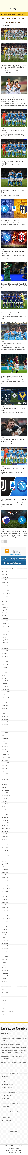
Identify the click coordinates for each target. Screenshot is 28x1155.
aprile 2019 (4, 809)
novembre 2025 (6, 593)
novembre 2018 (6, 823)
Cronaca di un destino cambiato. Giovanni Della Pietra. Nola (14, 314)
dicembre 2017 (5, 853)
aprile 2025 (4, 612)
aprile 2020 (4, 776)
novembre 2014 (6, 948)
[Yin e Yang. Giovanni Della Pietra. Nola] (14, 518)
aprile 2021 (4, 743)
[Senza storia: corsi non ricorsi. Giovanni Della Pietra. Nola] (14, 486)
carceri (3, 995)
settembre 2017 (6, 861)
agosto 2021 (5, 732)
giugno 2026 (5, 577)
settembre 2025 (6, 599)
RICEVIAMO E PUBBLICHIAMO (11, 22)
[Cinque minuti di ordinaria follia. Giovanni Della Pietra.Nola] (14, 363)
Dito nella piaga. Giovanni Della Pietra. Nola (13, 409)
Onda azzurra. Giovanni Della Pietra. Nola (12, 191)
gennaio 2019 (5, 817)
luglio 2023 (4, 670)
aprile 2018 (4, 842)
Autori (15, 3)
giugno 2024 (5, 640)
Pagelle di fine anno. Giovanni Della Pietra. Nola (12, 162)
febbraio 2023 (5, 683)
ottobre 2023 (5, 661)
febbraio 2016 (5, 910)
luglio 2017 (4, 866)
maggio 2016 (5, 902)
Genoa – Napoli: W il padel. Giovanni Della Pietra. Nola (13, 440)
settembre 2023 (6, 664)
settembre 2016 (6, 894)
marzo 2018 (5, 844)
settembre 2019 (6, 795)
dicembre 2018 (5, 820)
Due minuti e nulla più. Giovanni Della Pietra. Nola (13, 344)
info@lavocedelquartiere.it (13, 1050)
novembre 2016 (6, 888)
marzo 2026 (5, 582)
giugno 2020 (5, 771)
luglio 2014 (4, 959)
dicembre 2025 (5, 590)
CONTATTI (10, 1152)
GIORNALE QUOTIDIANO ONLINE (7, 1084)
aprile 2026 (4, 580)
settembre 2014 (6, 954)
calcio (3, 63)
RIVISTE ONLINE (4, 1134)
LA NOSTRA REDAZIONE (12, 1150)
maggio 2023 (5, 675)
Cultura (3, 998)
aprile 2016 (4, 905)
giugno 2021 (5, 738)
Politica (3, 1008)
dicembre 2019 (5, 787)
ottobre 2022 (5, 694)
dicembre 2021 (5, 722)
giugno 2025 (5, 607)
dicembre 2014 (5, 945)
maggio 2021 (5, 741)
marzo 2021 (5, 746)
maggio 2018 (5, 839)
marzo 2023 (5, 681)
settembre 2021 (6, 730)
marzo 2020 (5, 779)
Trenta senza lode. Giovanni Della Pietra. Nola (14, 469)
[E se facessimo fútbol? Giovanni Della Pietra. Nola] (14, 238)
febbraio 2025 (5, 618)
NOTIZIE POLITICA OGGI (6, 1117)
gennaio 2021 (5, 752)
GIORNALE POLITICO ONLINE (7, 1087)
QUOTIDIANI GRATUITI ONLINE (7, 1095)
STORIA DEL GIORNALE (15, 1148)
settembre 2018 (6, 828)
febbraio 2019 (5, 814)
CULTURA (21, 18)
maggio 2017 (5, 872)
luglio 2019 (4, 801)
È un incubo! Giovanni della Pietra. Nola (13, 284)
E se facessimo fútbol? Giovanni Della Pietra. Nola (13, 252)
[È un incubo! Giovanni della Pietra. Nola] (14, 271)
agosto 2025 (5, 601)
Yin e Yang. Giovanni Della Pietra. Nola (13, 531)
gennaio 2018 (5, 850)
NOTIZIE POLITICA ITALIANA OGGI (8, 1123)
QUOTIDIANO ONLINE (5, 1098)
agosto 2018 (5, 831)
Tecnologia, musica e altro (8, 1017)
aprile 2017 (4, 874)
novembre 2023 (6, 659)
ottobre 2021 (5, 727)
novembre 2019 (6, 790)
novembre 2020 (6, 757)
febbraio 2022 (5, 716)
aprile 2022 (4, 711)
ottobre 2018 (5, 825)
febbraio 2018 (5, 847)
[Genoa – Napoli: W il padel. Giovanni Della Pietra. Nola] (14, 426)
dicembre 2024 (5, 623)
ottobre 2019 (5, 793)
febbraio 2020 (5, 782)
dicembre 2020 (5, 754)
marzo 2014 (5, 970)
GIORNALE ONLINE (5, 1076)
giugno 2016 (5, 899)
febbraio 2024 (5, 651)
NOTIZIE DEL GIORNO (5, 1114)
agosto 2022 (5, 700)
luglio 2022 (4, 702)
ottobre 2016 (5, 891)
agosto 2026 (5, 571)
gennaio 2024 (5, 653)
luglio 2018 (4, 834)
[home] (2, 14)
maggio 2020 (5, 773)
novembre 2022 (6, 691)
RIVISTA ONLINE (4, 1136)
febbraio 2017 (5, 880)
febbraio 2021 (5, 749)
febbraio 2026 (5, 585)
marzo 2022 (5, 713)
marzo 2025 (5, 615)
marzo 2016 (5, 907)
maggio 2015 (5, 932)
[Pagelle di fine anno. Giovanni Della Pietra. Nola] (14, 148)
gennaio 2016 (5, 913)
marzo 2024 (5, 648)
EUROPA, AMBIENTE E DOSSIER (14, 14)
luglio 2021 (4, 735)
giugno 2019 (5, 803)
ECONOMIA (12, 18)
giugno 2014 (5, 962)
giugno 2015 (5, 929)
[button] (26, 2)
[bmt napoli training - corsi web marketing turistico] (13, 556)
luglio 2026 (4, 574)
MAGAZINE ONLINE (5, 1106)
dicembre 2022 (5, 689)
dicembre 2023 (5, 656)
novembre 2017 (6, 855)
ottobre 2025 (5, 596)
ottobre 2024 (5, 629)
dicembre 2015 (5, 915)
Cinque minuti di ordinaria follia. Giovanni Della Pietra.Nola (11, 377)
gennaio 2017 (5, 883)
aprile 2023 (4, 678)
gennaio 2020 (5, 784)
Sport (3, 1014)
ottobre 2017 (5, 858)
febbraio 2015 (5, 940)
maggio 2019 (5, 806)
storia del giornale (7, 3)
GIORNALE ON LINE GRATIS (6, 1079)
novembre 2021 (6, 724)
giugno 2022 (5, 705)
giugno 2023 (5, 672)
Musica (3, 1003)
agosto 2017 (5, 864)
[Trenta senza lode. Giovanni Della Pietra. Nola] (14, 455)
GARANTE (21, 1150)
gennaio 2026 (5, 588)
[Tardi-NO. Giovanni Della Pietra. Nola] (14, 208)
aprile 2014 (4, 967)
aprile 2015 (4, 935)
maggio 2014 (5, 965)
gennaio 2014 (5, 976)
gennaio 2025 (5, 620)
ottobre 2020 (5, 760)
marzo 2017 (5, 877)
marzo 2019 (5, 812)
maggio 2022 (5, 708)
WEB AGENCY (18, 1152)
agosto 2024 (5, 634)
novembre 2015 (6, 918)
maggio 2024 (5, 642)
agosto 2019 (5, 798)
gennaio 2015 (5, 943)
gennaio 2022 (5, 719)
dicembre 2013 (5, 978)
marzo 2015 (5, 937)
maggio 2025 (5, 610)
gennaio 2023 (5, 686)
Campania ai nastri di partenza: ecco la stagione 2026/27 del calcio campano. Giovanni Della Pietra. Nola (13, 100)
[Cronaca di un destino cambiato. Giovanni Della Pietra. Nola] (14, 300)
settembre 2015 (6, 924)
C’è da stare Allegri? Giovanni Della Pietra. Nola (12, 131)
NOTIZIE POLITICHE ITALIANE (7, 1125)
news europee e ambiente (8, 1006)
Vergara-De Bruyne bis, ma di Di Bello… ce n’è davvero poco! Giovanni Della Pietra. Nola (14, 67)
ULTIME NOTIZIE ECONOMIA (7, 1120)
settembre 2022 (6, 697)
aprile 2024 (4, 645)
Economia (4, 1000)
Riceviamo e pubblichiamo (8, 1011)
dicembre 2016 (5, 885)
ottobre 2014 (5, 951)
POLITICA (5, 18)
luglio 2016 (4, 896)
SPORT (24, 22)
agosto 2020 (5, 765)
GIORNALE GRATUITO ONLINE (7, 1081)
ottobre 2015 (5, 921)
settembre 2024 (6, 631)
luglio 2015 (4, 926)
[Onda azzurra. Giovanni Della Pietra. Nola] (14, 177)
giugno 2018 (5, 836)
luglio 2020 (4, 768)
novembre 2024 (6, 626)
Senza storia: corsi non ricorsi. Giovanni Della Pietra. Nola (13, 500)
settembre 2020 (6, 762)
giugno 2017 (5, 869)
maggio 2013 (5, 981)
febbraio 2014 (5, 973)
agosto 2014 (5, 956)
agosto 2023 (5, 667)
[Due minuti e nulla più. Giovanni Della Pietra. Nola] (14, 331)
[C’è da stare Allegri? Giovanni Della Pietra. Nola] (14, 117)
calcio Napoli (5, 992)
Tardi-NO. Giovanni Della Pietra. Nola (13, 221)
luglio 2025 (4, 604)
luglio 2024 (4, 637)
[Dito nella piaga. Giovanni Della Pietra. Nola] (14, 395)
